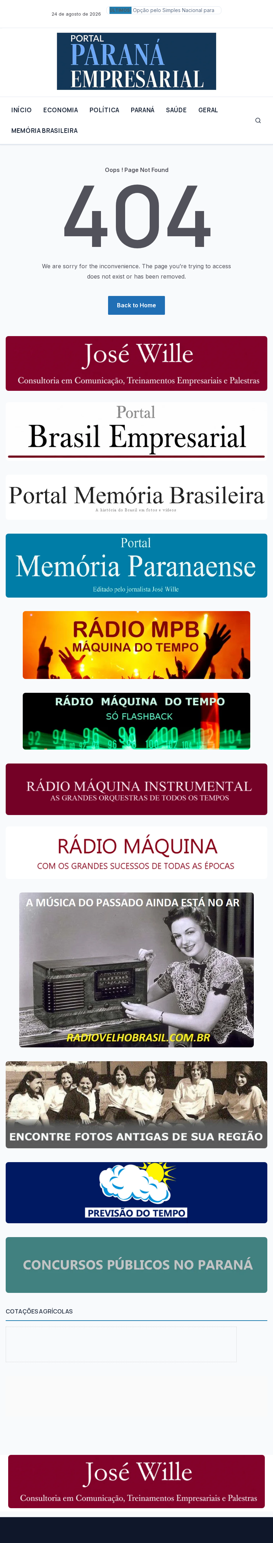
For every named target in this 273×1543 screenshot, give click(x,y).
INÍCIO (21, 110)
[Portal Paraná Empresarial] (136, 59)
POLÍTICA (104, 110)
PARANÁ (143, 110)
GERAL (208, 110)
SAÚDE (176, 110)
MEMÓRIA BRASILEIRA (44, 130)
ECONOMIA (60, 110)
